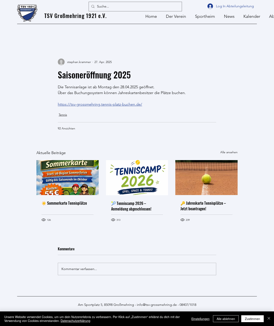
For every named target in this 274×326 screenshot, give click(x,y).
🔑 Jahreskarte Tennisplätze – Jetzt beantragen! (203, 205)
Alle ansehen (229, 152)
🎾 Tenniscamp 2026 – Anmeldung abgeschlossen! (131, 206)
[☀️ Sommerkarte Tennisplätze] (67, 177)
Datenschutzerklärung (75, 320)
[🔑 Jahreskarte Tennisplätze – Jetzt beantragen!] (206, 177)
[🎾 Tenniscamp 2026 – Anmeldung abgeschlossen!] (137, 177)
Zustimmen (252, 319)
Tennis (63, 115)
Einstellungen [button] (200, 319)
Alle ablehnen (226, 319)
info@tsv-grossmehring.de (157, 305)
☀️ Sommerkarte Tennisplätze (64, 203)
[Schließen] (268, 319)
